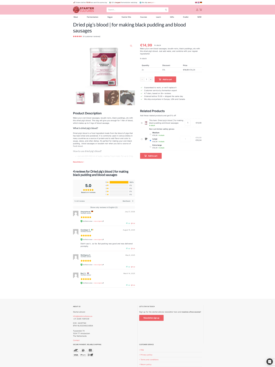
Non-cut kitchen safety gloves (161, 129)
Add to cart (167, 79)
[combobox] (135, 9)
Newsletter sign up (151, 318)
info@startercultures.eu (82, 316)
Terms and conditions (149, 359)
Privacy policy (146, 355)
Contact (76, 340)
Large (154, 139)
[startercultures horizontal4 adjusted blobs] (84, 7)
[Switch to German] (201, 2)
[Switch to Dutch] (198, 2)
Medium (155, 133)
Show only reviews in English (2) (104, 207)
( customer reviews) (91, 36)
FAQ (142, 350)
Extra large (157, 145)
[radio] (171, 70)
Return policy (146, 364)
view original (98, 221)
